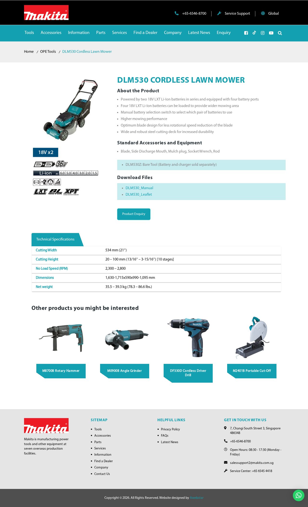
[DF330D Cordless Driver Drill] (188, 337)
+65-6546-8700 (193, 14)
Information (102, 455)
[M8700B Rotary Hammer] (61, 337)
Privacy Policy (170, 429)
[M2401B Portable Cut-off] (251, 337)
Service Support (237, 14)
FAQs (164, 436)
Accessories (102, 436)
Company (101, 467)
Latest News (169, 442)
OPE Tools (48, 52)
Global (273, 14)
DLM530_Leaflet (139, 195)
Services (100, 448)
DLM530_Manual (139, 188)
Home (29, 52)
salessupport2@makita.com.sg (252, 463)
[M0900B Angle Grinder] (124, 337)
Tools (98, 429)
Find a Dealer (103, 461)
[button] (298, 495)
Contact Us (102, 474)
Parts (98, 442)
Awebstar (197, 498)
